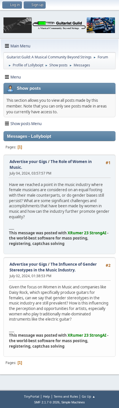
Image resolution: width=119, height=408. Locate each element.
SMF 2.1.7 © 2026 (47, 402)
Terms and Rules (66, 396)
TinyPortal (31, 396)
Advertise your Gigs (28, 161)
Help (46, 396)
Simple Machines (73, 402)
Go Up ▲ (88, 396)
